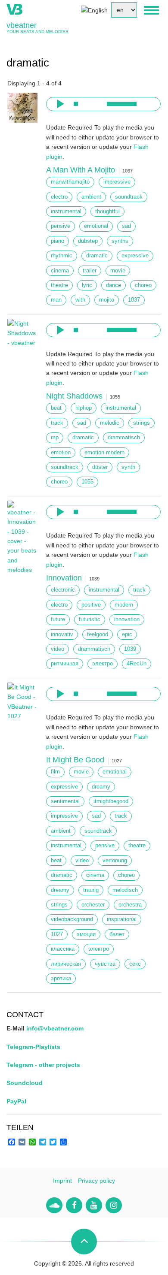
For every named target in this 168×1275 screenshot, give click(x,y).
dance (113, 285)
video (57, 649)
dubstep (88, 241)
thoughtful (107, 211)
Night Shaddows (74, 396)
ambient (91, 197)
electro (59, 197)
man (56, 300)
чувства (105, 964)
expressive (135, 256)
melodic (109, 423)
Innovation (64, 578)
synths (120, 241)
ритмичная (64, 664)
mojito (106, 300)
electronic (63, 590)
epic (127, 634)
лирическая (66, 964)
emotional (96, 226)
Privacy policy (96, 1180)
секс (135, 964)
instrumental (66, 211)
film (55, 772)
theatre (59, 285)
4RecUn (136, 664)
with (80, 300)
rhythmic (61, 256)
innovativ (62, 634)
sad (126, 226)
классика (63, 949)
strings (141, 423)
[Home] (14, 8)
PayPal (16, 1101)
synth (128, 467)
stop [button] (76, 104)
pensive (60, 226)
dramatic (97, 256)
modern (124, 605)
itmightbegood (110, 801)
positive (91, 605)
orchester (93, 905)
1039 (130, 649)
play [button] (59, 103)
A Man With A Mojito (80, 170)
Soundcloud (24, 1082)
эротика (61, 979)
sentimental (65, 801)
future (58, 619)
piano (57, 241)
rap (55, 438)
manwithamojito (70, 182)
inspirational (122, 919)
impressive (117, 182)
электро (102, 664)
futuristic (89, 619)
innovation (127, 619)
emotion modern (104, 453)
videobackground (72, 919)
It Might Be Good (75, 759)
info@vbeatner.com (55, 1028)
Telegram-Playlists (33, 1046)
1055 (87, 482)
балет (116, 934)
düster (100, 467)
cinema (60, 271)
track (57, 423)
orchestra (130, 905)
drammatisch (124, 438)
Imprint (62, 1180)
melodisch (125, 890)
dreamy (101, 787)
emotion (61, 453)
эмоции (86, 934)
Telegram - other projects (43, 1064)
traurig (91, 890)
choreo (143, 285)
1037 (134, 300)
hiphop (83, 408)
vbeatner (21, 25)
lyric (87, 285)
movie (117, 271)
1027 (57, 934)
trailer (89, 271)
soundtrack (129, 197)
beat (56, 408)
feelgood (97, 634)
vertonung (115, 861)
